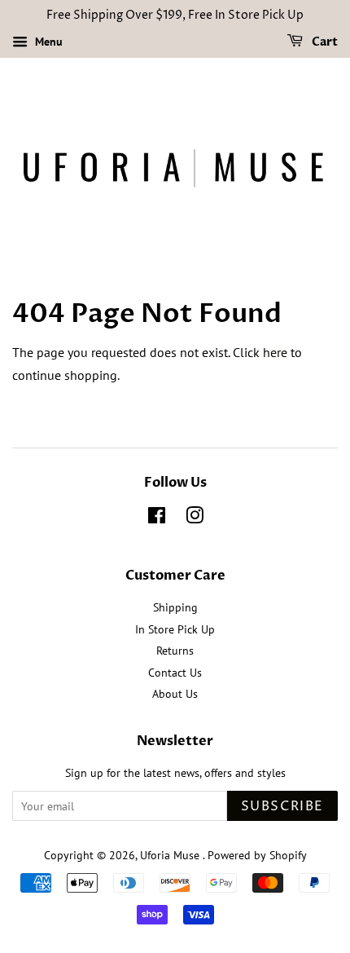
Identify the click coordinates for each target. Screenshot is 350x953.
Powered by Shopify (257, 855)
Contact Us (175, 672)
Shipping (175, 607)
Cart (323, 42)
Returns (175, 650)
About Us (175, 693)
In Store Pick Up (175, 629)
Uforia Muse (171, 855)
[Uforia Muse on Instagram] (194, 518)
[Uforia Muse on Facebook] (156, 518)
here (275, 352)
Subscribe (282, 806)
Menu (47, 41)
